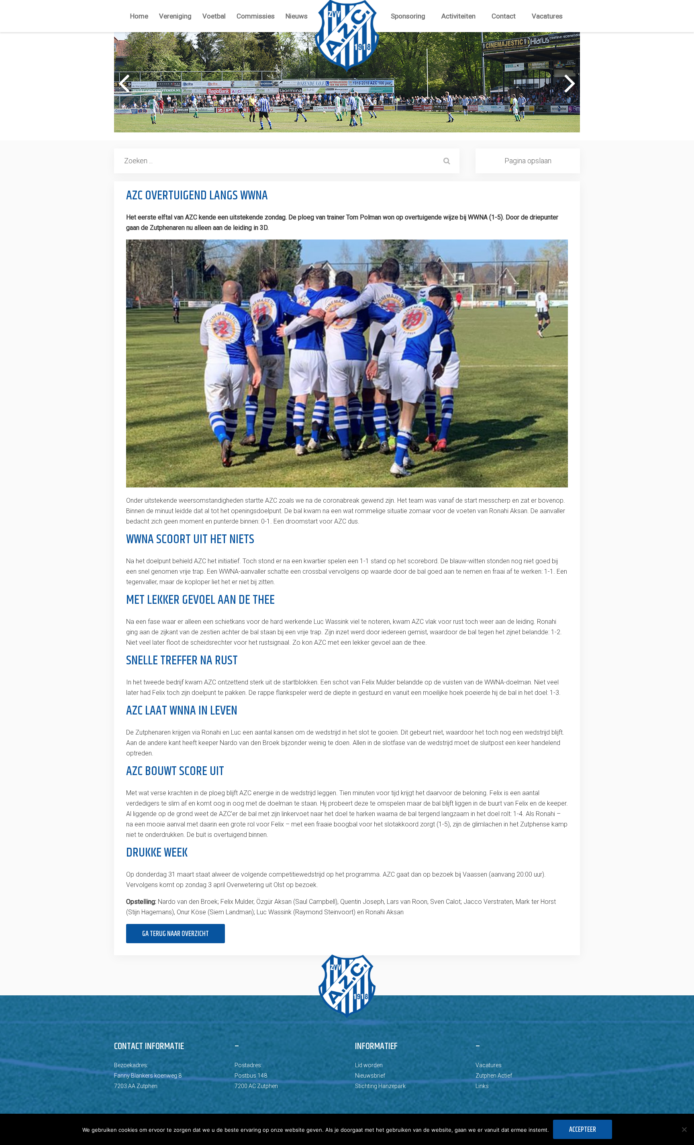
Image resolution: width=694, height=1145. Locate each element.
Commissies (256, 16)
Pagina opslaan (527, 160)
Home (139, 16)
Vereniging (175, 16)
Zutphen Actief (494, 1075)
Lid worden (369, 1065)
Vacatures (547, 16)
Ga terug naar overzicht (175, 934)
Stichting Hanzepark (380, 1086)
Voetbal (214, 16)
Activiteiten (458, 16)
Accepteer (582, 1129)
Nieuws (297, 16)
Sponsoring (408, 16)
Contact (504, 16)
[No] (684, 1129)
